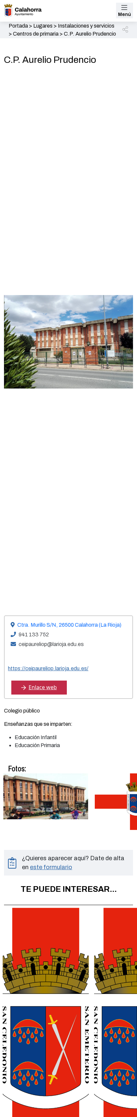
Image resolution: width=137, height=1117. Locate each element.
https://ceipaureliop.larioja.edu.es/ (48, 668)
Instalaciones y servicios (86, 26)
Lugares (43, 26)
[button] (125, 30)
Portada (18, 26)
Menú (124, 14)
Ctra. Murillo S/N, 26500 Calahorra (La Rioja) (69, 625)
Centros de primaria (36, 34)
